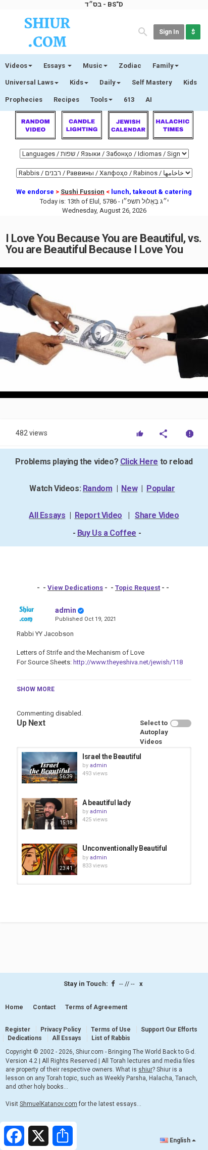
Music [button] (92, 65)
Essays (55, 65)
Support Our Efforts (169, 1029)
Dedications (25, 1038)
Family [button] (163, 65)
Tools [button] (99, 99)
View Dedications (75, 587)
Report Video (98, 515)
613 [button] (129, 99)
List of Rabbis (110, 1038)
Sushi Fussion (83, 191)
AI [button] (148, 99)
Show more (36, 689)
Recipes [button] (66, 99)
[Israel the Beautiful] (49, 767)
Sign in (169, 31)
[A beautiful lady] (49, 813)
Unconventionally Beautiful (124, 848)
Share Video (157, 515)
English (180, 1140)
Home (14, 1007)
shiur (145, 1069)
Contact (44, 1007)
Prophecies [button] (23, 99)
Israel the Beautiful (111, 756)
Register (17, 1029)
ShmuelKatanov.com (48, 1103)
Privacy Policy (60, 1029)
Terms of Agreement (96, 1007)
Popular (160, 488)
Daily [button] (107, 82)
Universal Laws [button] (29, 82)
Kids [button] (76, 82)
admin (65, 610)
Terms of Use (111, 1029)
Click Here (139, 461)
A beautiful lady (106, 803)
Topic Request (137, 587)
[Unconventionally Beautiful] (49, 859)
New (129, 488)
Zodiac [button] (130, 65)
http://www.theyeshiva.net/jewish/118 (127, 662)
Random (98, 488)
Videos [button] (16, 65)
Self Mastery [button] (152, 82)
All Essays (47, 515)
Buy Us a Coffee (106, 533)
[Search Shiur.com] (143, 31)
